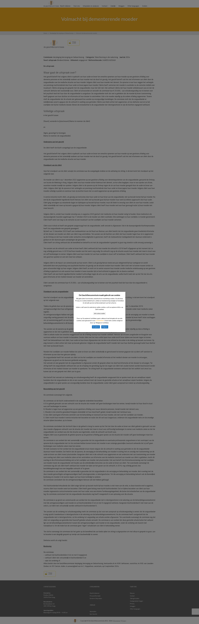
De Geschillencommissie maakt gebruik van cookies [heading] (99, 295)
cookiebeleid (100, 320)
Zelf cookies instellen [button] (99, 313)
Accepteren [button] (96, 327)
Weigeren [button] (104, 327)
